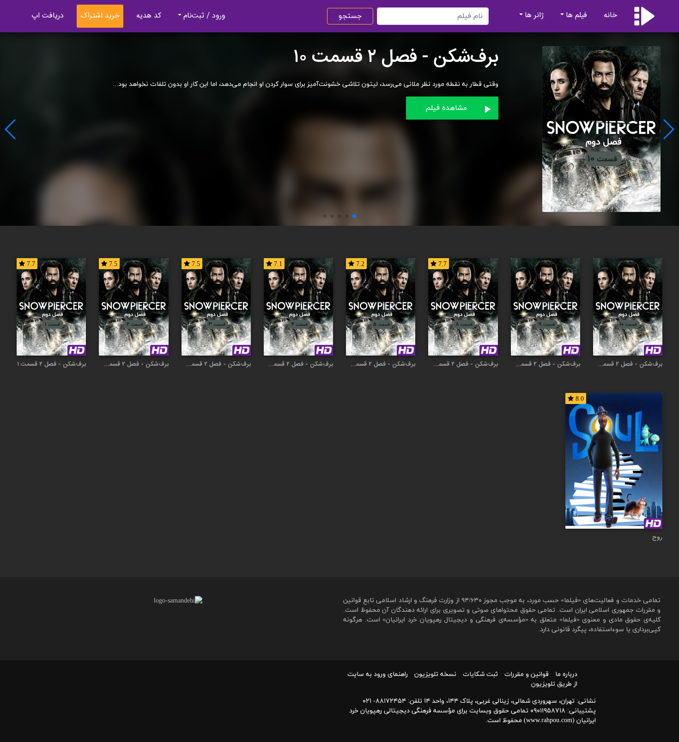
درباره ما (566, 674)
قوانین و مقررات (526, 674)
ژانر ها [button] (534, 15)
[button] (354, 216)
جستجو (350, 16)
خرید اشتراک (100, 16)
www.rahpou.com (549, 720)
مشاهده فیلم (446, 108)
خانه (610, 15)
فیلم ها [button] (576, 15)
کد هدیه (148, 16)
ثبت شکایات (480, 674)
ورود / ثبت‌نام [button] (204, 16)
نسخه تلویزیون (435, 674)
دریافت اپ (47, 16)
